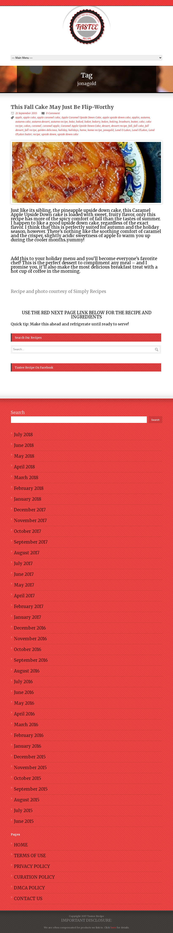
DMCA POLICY (29, 887)
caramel (36, 125)
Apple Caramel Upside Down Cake (81, 117)
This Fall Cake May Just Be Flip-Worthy (62, 107)
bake (72, 121)
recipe (36, 134)
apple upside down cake (117, 117)
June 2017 (24, 574)
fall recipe (30, 130)
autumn (145, 117)
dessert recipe (119, 125)
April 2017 (24, 595)
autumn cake (23, 121)
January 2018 (27, 499)
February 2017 (28, 606)
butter (134, 121)
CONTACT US (28, 898)
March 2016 (26, 724)
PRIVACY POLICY (32, 866)
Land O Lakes (123, 130)
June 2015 (24, 821)
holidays (73, 130)
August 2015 (26, 799)
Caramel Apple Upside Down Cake (81, 125)
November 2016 (30, 638)
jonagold (108, 130)
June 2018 (24, 445)
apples (135, 117)
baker (87, 121)
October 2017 (27, 531)
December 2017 (30, 509)
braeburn (124, 121)
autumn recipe (59, 121)
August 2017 (26, 552)
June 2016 (24, 692)
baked (79, 121)
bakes (104, 121)
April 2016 (24, 713)
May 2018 (24, 456)
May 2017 (24, 585)
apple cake (29, 117)
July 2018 (23, 434)
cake (142, 121)
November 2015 (30, 767)
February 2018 (28, 488)
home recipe (95, 130)
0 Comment (53, 113)
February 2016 (28, 735)
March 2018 (26, 477)
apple (18, 117)
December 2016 (30, 628)
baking (113, 121)
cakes (27, 125)
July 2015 (23, 810)
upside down (48, 134)
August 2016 (26, 671)
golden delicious (47, 130)
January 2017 (27, 617)
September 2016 (31, 660)
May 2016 (24, 703)
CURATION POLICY (34, 877)
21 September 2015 (26, 113)
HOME (21, 844)
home (83, 130)
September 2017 (30, 542)
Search (18, 412)
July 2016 (23, 681)
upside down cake (67, 134)
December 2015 (30, 756)
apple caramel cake (48, 117)
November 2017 (30, 520)
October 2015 (27, 778)
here (113, 927)
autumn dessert (41, 121)
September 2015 (31, 789)
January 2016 (27, 746)
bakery (96, 121)
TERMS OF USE (30, 855)
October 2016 (27, 649)
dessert (106, 125)
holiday (62, 130)
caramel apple (51, 125)
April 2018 (24, 466)
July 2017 (23, 563)
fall (130, 125)
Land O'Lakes (139, 130)
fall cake (139, 125)
